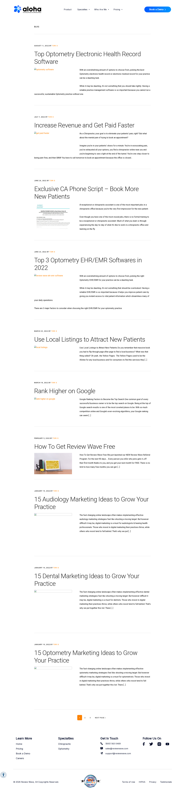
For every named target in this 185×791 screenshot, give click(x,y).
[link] (3, 775)
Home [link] (19, 744)
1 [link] (80, 718)
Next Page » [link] (100, 718)
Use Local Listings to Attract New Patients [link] (89, 339)
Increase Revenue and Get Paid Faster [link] (84, 125)
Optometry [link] (63, 748)
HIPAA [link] (142, 782)
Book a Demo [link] (156, 9)
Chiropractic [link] (64, 744)
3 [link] (91, 718)
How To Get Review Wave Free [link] (74, 446)
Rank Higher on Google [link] (64, 391)
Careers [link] (20, 758)
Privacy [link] (152, 782)
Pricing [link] (117, 9)
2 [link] (85, 718)
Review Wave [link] (27, 10)
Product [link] (67, 9)
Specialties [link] (82, 9)
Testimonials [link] (166, 782)
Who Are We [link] (100, 9)
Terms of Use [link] (128, 782)
